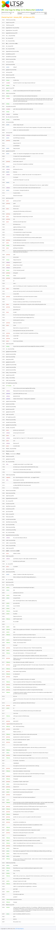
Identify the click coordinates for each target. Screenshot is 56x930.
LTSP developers (19, 928)
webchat (39, 10)
